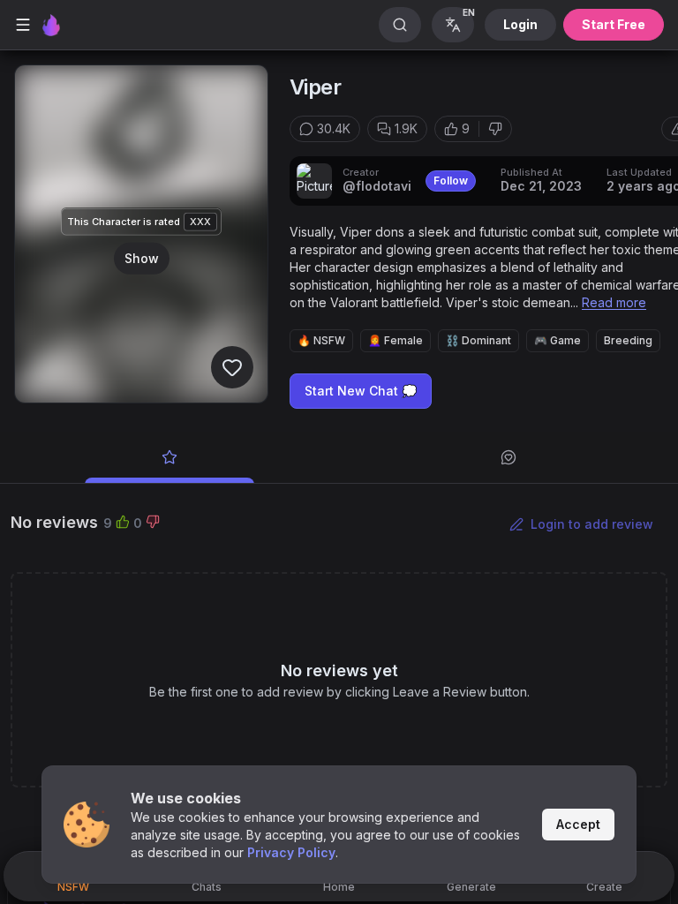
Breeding (628, 340)
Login (520, 24)
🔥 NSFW (321, 340)
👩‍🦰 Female (395, 340)
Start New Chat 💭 (361, 390)
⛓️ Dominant (478, 340)
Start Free (613, 24)
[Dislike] (495, 129)
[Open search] (400, 24)
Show (141, 257)
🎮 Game (557, 340)
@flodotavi (377, 185)
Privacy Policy (291, 852)
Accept (578, 824)
